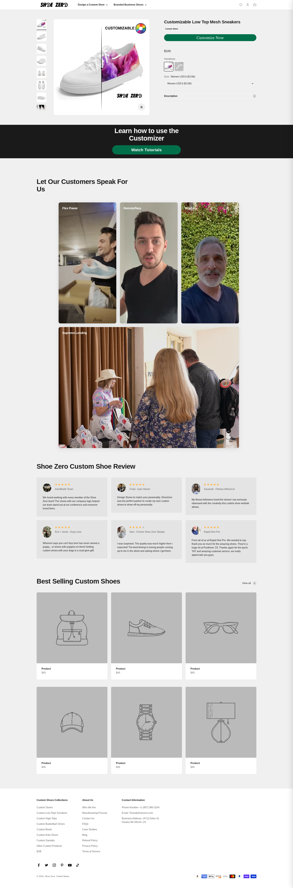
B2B (39, 851)
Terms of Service (91, 851)
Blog (84, 835)
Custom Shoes (45, 807)
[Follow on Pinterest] (62, 865)
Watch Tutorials (146, 150)
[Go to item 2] (41, 36)
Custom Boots (44, 829)
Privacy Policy (90, 846)
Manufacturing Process (94, 813)
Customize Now (210, 37)
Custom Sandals (46, 840)
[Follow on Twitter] (46, 865)
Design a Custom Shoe (91, 4)
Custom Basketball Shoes (51, 824)
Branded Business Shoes (128, 4)
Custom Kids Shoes (47, 835)
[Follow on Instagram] (54, 865)
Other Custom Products (49, 846)
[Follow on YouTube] (70, 865)
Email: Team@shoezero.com (137, 813)
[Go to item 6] (41, 85)
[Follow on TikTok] (78, 865)
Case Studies (89, 829)
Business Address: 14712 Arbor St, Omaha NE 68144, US (140, 820)
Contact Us (88, 818)
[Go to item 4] (41, 61)
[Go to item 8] (41, 110)
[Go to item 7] (41, 98)
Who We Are (89, 807)
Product (46, 668)
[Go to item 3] (41, 49)
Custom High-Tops (47, 818)
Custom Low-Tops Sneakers (52, 813)
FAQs (85, 824)
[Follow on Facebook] (39, 865)
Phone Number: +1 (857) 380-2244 (140, 807)
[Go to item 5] (41, 73)
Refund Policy (90, 840)
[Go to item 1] (41, 24)
